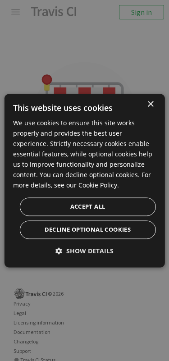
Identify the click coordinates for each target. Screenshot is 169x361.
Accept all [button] (87, 206)
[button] (84, 251)
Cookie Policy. (98, 185)
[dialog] (84, 180)
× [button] (150, 104)
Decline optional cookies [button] (88, 229)
